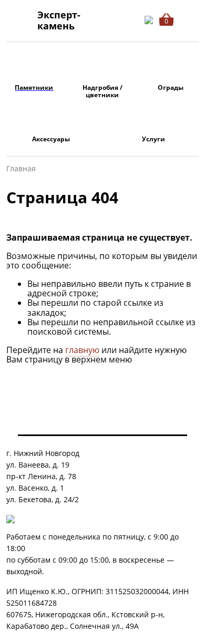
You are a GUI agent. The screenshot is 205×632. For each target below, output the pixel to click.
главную (82, 350)
